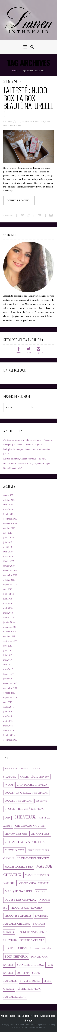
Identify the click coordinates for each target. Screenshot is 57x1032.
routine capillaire (32, 940)
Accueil (4, 1016)
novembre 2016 (10, 688)
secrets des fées (43, 948)
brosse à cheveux (31, 808)
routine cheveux (18, 948)
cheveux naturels (25, 842)
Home (14, 70)
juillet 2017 (8, 650)
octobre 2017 (9, 636)
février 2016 (8, 730)
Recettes (15, 1016)
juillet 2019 (8, 537)
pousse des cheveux (20, 899)
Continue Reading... (19, 200)
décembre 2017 (10, 627)
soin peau (23, 973)
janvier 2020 (9, 514)
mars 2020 (8, 509)
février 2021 (8, 495)
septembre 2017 (10, 641)
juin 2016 (7, 711)
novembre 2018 (10, 575)
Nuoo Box (40, 892)
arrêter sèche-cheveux (34, 777)
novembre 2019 (10, 523)
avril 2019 (8, 552)
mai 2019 (7, 547)
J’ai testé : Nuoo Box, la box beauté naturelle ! (28, 101)
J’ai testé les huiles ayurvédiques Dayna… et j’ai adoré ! (28, 440)
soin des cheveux (30, 964)
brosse (10, 808)
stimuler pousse (30, 981)
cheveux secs (14, 850)
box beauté (39, 121)
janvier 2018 (9, 622)
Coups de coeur (48, 1016)
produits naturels (15, 125)
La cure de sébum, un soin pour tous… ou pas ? (24, 459)
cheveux (25, 816)
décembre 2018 (10, 570)
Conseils (26, 1016)
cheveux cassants (16, 834)
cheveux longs (40, 834)
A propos (29, 1020)
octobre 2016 (9, 693)
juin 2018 (7, 599)
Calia (7, 818)
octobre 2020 (9, 500)
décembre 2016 (10, 683)
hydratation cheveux (33, 858)
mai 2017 (7, 660)
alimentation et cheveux (17, 769)
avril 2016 (8, 721)
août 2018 (7, 589)
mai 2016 (7, 716)
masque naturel (19, 891)
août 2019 (7, 533)
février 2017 (8, 674)
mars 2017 (8, 669)
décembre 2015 (10, 740)
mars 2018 (8, 613)
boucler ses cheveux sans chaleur (26, 793)
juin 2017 (7, 655)
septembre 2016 (10, 697)
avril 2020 (8, 505)
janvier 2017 (9, 679)
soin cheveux (16, 956)
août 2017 (7, 646)
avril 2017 (8, 664)
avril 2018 (8, 608)
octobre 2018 (9, 580)
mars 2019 (8, 556)
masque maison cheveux (34, 883)
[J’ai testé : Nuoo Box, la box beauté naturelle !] (28, 146)
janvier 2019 (9, 566)
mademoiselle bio (19, 866)
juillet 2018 (8, 594)
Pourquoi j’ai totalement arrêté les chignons (22, 444)
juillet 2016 (8, 707)
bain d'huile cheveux (32, 784)
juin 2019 (7, 542)
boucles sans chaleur (18, 801)
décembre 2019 (10, 519)
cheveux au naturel (29, 825)
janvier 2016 (9, 735)
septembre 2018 (10, 584)
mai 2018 (7, 603)
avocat (9, 785)
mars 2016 (8, 726)
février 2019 (8, 561)
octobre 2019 (9, 528)
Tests (27, 121)
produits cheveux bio (26, 907)
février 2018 (8, 617)
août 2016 (7, 702)
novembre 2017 (10, 632)
